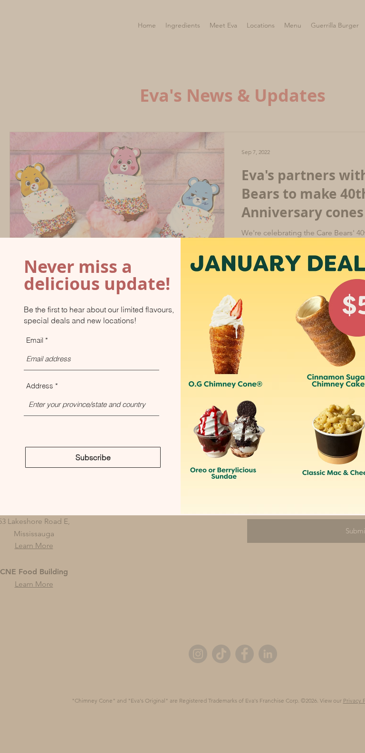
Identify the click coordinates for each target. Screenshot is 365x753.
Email (34, 340)
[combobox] (91, 404)
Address (39, 385)
